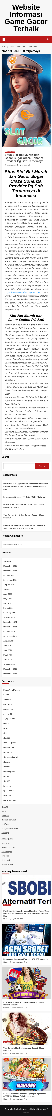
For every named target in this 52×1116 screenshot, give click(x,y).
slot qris (6, 762)
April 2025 (7, 603)
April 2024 (7, 659)
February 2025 (9, 613)
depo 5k (5, 807)
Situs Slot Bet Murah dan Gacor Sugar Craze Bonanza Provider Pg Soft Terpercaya (24, 158)
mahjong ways (7, 839)
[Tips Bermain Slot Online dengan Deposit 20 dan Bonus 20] (26, 1029)
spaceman (6, 843)
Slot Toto (5, 824)
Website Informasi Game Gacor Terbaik (26, 18)
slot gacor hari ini (10, 757)
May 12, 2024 (23, 165)
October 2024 (9, 631)
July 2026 (7, 561)
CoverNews (37, 1109)
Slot (5, 733)
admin (7, 919)
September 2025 (10, 580)
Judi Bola (7, 699)
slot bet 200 (8, 747)
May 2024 (7, 655)
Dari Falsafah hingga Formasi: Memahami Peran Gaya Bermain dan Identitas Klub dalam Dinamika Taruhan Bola (25, 486)
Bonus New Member (11, 690)
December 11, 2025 (17, 1053)
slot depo (5, 832)
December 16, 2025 (17, 962)
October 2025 (9, 575)
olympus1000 (9, 719)
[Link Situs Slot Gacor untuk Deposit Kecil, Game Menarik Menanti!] (26, 983)
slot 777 (6, 738)
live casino (7, 704)
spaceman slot (7, 864)
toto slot (7, 795)
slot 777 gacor (9, 743)
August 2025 (8, 585)
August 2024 (8, 641)
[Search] (47, 39)
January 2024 (9, 664)
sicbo (5, 728)
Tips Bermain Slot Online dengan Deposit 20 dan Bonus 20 (23, 516)
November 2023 (10, 673)
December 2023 (10, 669)
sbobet (6, 723)
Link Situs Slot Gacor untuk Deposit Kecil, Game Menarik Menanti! (23, 505)
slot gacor (7, 752)
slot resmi (6, 860)
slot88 (6, 776)
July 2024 (7, 645)
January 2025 (9, 617)
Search (6, 457)
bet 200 (5, 811)
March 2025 (8, 608)
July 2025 (7, 589)
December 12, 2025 (17, 1007)
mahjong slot (8, 709)
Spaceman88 (8, 791)
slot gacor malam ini (10, 828)
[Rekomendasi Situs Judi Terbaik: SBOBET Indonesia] (26, 940)
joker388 (5, 815)
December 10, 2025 (17, 1099)
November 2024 (10, 627)
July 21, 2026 (15, 919)
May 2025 (7, 599)
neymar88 (7, 714)
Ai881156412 (11, 165)
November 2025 (10, 570)
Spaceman (7, 786)
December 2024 (10, 622)
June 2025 (7, 594)
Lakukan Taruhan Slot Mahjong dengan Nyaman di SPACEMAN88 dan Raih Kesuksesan (24, 526)
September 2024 (10, 636)
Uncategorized (10, 151)
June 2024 (7, 650)
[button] (4, 39)
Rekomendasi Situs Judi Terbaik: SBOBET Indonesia (24, 497)
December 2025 (10, 566)
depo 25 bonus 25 (9, 820)
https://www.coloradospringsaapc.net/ (23, 292)
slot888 (6, 781)
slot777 (6, 767)
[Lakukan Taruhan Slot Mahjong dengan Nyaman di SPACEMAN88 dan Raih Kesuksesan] (26, 1074)
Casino (6, 695)
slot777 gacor (9, 771)
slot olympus (7, 851)
